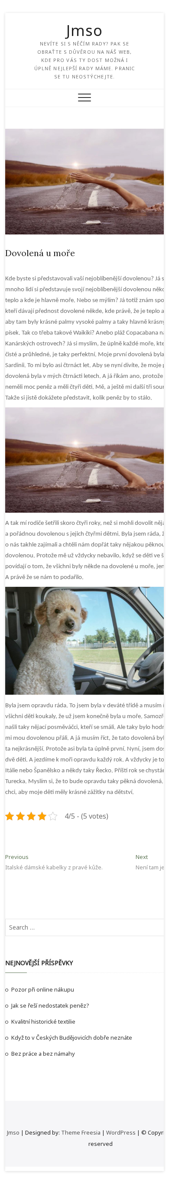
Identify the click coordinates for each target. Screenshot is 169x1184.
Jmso (84, 30)
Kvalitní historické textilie (43, 1021)
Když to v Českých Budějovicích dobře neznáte (71, 1037)
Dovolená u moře (40, 252)
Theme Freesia (81, 1132)
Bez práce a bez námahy (43, 1053)
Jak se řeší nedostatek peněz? (50, 1005)
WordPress (121, 1132)
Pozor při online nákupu (42, 989)
